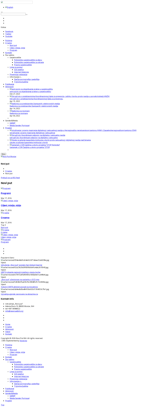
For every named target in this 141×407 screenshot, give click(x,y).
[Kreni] (26, 14)
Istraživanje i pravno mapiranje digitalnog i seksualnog (32, 133)
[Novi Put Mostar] (8, 156)
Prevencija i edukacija (18, 379)
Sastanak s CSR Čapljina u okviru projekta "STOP (30, 147)
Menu (3, 154)
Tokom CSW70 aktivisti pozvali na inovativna (19, 287)
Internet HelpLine (21, 376)
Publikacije (9, 388)
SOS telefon (19, 374)
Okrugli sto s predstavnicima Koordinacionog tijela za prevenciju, (36, 99)
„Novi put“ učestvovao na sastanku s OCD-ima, (20, 279)
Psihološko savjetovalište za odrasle (29, 367)
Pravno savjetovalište (23, 369)
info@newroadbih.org (14, 311)
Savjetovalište (15, 362)
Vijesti (7, 331)
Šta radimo (9, 359)
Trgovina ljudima (21, 386)
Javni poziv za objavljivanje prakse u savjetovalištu (30, 91)
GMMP (12, 396)
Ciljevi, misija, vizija (11, 205)
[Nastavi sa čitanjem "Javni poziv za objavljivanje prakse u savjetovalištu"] (31, 89)
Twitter (8, 34)
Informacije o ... (16, 381)
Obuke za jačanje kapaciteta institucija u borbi (29, 142)
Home (7, 324)
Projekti (8, 400)
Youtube (8, 36)
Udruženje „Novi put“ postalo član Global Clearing (21, 265)
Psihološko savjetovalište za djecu (28, 364)
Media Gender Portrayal (19, 398)
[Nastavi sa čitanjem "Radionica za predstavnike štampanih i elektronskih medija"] (35, 103)
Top (2, 405)
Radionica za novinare (19, 113)
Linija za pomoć (16, 371)
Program (13, 354)
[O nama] (5, 213)
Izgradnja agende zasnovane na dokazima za (19, 294)
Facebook (9, 31)
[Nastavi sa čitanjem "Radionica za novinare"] (20, 111)
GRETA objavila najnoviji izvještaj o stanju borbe (20, 272)
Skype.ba (23, 340)
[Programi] (5, 188)
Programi (6, 193)
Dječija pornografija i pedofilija (26, 384)
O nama (8, 171)
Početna (8, 345)
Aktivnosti (9, 329)
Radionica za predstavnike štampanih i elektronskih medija (34, 106)
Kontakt (8, 334)
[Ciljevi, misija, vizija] (9, 200)
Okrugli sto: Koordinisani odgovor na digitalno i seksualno (34, 137)
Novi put (4, 227)
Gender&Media (11, 393)
